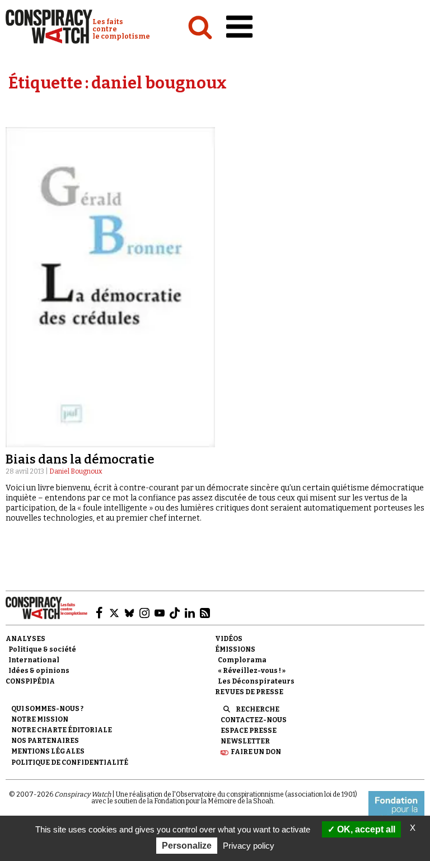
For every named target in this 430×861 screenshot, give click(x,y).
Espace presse (249, 730)
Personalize (187, 845)
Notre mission (39, 719)
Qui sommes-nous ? (47, 709)
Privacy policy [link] (248, 845)
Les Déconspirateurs (256, 681)
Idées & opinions (38, 671)
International (33, 660)
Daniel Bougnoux (75, 471)
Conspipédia (30, 681)
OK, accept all (365, 829)
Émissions (235, 649)
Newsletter (245, 741)
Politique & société (42, 649)
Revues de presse (249, 692)
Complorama (242, 660)
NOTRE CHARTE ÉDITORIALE (61, 730)
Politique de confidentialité (69, 762)
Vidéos (228, 639)
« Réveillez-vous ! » (252, 671)
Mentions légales (48, 751)
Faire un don (256, 752)
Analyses (25, 639)
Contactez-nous (254, 720)
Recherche (257, 709)
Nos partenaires (45, 741)
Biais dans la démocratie (80, 459)
